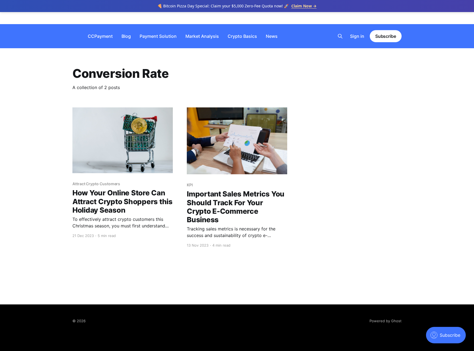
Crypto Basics (242, 36)
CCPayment (100, 36)
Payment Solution (158, 36)
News (272, 36)
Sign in (357, 36)
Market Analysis (202, 36)
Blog (126, 36)
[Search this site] (340, 36)
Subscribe (385, 36)
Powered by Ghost (385, 321)
